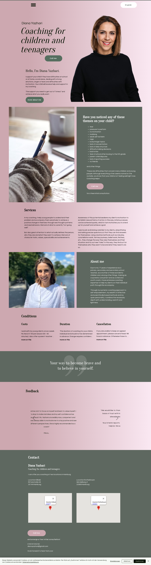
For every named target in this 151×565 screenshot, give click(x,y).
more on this (26, 340)
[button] (33, 4)
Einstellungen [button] (115, 561)
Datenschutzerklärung (31, 562)
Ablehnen (127, 561)
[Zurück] (34, 418)
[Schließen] (148, 561)
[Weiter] (117, 418)
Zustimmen (140, 561)
